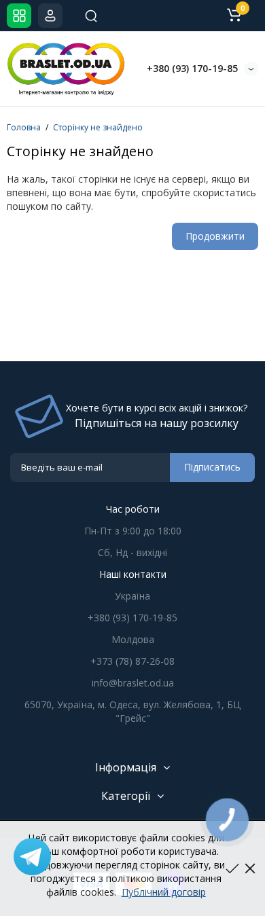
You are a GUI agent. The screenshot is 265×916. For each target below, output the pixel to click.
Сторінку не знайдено (98, 127)
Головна (24, 127)
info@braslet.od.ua (133, 682)
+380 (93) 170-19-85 (192, 68)
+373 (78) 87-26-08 (132, 661)
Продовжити (215, 236)
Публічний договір (164, 891)
